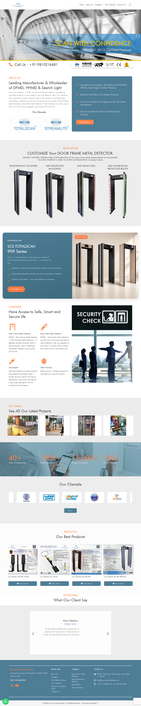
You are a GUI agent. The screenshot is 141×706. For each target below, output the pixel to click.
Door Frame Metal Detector (20, 334)
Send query (24, 583)
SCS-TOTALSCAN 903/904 (81, 577)
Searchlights (13, 367)
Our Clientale (56, 683)
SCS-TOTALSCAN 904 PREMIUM (115, 577)
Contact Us (55, 692)
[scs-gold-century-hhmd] (22, 559)
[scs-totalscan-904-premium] (118, 559)
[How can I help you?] (5, 701)
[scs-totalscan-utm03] (54, 559)
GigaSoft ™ (95, 703)
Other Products (46, 367)
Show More (15, 289)
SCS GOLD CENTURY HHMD (18, 577)
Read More (85, 122)
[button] (137, 36)
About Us (54, 674)
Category (54, 677)
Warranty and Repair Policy (58, 687)
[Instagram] (12, 686)
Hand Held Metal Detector (50, 334)
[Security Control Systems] (18, 4)
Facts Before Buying (58, 680)
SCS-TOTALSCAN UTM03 (49, 577)
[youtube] (17, 686)
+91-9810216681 (43, 64)
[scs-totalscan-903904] (86, 559)
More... (70, 510)
